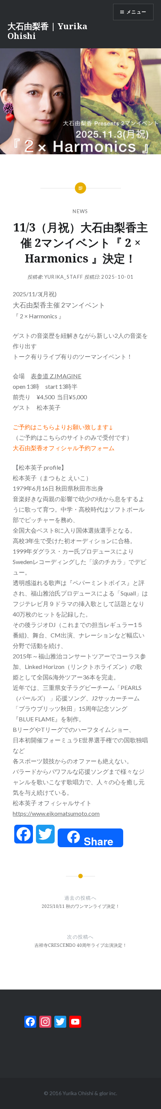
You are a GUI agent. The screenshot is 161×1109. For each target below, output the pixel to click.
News (80, 211)
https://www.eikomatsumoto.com (56, 813)
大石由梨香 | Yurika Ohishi (47, 30)
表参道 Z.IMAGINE (56, 375)
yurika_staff (63, 277)
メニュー (136, 12)
